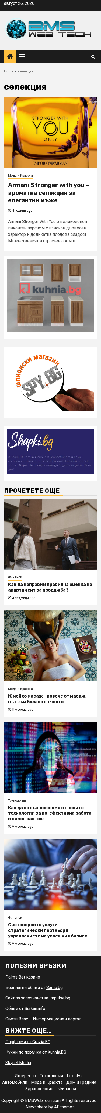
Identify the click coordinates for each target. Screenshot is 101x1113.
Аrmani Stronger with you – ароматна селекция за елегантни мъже (48, 192)
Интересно (25, 1075)
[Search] (93, 57)
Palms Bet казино (22, 977)
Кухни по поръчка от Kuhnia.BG (35, 1052)
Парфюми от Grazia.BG (27, 1041)
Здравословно (40, 1088)
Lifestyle (75, 1075)
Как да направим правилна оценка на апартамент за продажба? (50, 587)
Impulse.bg (59, 998)
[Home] (10, 57)
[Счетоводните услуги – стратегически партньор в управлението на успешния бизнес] (50, 874)
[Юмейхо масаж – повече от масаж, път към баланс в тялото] (50, 645)
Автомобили (14, 1082)
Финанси (15, 577)
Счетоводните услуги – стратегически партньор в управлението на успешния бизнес (47, 930)
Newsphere (36, 1107)
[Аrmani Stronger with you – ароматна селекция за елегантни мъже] (50, 132)
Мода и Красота (20, 175)
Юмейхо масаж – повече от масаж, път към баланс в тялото (47, 699)
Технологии (17, 800)
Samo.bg (54, 987)
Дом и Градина (81, 1082)
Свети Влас (16, 1018)
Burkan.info (35, 1008)
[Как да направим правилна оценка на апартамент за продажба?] (50, 534)
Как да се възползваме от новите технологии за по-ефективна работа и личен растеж (50, 813)
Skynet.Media (18, 1062)
